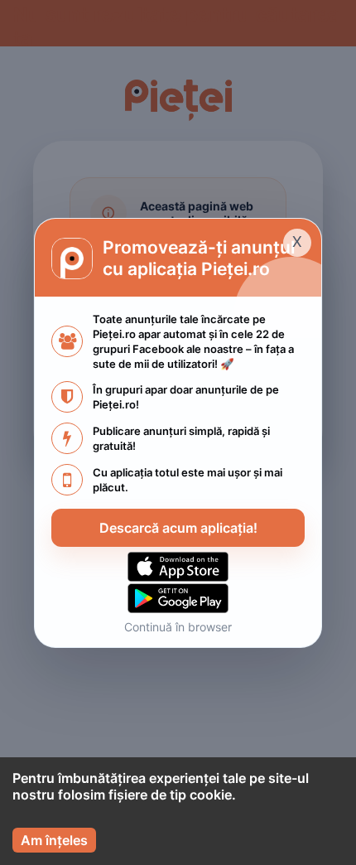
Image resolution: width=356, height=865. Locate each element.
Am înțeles (54, 840)
